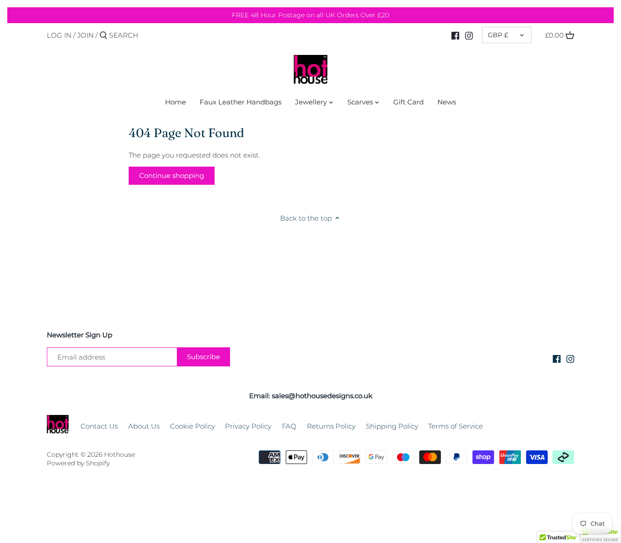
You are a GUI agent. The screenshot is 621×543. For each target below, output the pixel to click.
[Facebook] (455, 35)
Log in (59, 35)
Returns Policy (331, 426)
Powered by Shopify (78, 463)
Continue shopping (171, 175)
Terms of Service (455, 426)
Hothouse (119, 454)
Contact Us (99, 426)
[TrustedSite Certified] (600, 534)
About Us (144, 426)
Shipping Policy (392, 426)
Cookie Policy (192, 426)
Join (85, 35)
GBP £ (498, 35)
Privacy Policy (248, 426)
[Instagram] (469, 35)
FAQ (289, 426)
